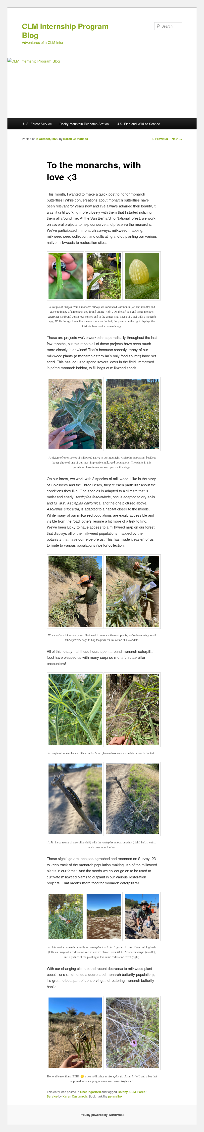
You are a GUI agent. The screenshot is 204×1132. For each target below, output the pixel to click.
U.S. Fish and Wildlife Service (138, 123)
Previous (160, 138)
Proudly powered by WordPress (102, 1114)
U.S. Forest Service (37, 123)
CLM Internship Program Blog (65, 30)
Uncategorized (90, 1092)
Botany (123, 1092)
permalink (115, 1096)
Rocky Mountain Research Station (84, 123)
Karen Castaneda (75, 138)
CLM (132, 1092)
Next (177, 138)
